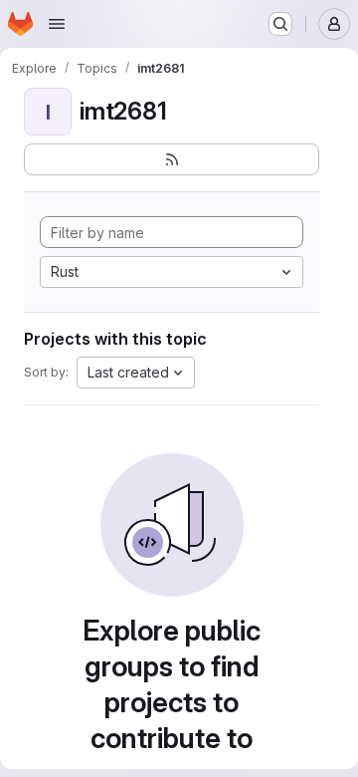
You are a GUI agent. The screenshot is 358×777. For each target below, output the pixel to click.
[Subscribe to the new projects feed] (171, 159)
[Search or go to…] (280, 24)
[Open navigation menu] (57, 24)
